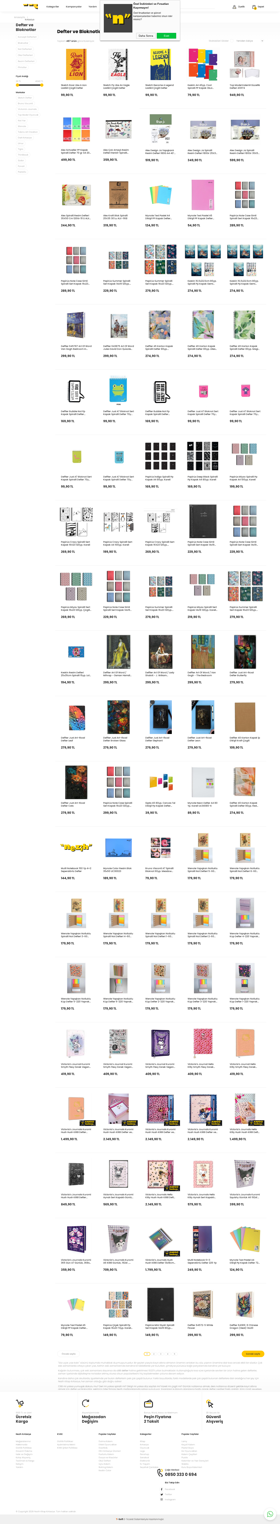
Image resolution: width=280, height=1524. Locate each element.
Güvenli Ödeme (24, 1451)
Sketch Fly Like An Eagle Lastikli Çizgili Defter (116, 86)
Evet (166, 35)
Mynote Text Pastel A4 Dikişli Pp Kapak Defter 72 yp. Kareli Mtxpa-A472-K (244, 1261)
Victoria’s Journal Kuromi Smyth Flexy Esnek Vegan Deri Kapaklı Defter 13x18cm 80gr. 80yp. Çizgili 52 (76, 1065)
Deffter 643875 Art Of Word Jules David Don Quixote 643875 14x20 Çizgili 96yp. (118, 347)
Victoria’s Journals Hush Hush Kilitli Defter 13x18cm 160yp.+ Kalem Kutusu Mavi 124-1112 (159, 1261)
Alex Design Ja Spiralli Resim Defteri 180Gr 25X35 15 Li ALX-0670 (202, 152)
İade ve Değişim (24, 1454)
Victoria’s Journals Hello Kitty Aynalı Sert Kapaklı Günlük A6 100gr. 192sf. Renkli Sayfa (201, 1196)
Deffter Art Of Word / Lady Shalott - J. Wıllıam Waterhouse (159, 674)
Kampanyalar (74, 7)
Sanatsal (144, 1457)
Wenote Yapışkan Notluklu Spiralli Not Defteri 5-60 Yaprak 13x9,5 (203, 870)
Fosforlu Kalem (106, 1454)
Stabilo (185, 1463)
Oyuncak (144, 1447)
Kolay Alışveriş (23, 1457)
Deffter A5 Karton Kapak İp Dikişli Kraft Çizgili (245, 739)
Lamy (184, 1441)
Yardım (93, 7)
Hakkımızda (21, 1444)
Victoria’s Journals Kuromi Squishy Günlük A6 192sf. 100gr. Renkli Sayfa (245, 1196)
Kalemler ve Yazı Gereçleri (195, 1460)
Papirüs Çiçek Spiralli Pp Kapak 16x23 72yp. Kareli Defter (117, 1326)
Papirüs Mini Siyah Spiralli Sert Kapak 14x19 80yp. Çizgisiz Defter (159, 1326)
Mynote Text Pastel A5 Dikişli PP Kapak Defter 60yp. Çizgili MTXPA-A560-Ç (73, 1326)
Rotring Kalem (106, 1467)
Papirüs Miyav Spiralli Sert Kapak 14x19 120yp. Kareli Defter (202, 608)
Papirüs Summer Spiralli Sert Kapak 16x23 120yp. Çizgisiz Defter (158, 608)
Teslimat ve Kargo (25, 1460)
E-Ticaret (129, 1519)
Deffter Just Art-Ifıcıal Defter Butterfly (242, 674)
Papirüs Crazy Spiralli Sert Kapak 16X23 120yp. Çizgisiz (159, 543)
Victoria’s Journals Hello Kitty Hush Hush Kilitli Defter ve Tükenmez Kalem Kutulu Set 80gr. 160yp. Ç (160, 1196)
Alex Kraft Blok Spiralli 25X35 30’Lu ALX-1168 (115, 217)
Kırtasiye (144, 1444)
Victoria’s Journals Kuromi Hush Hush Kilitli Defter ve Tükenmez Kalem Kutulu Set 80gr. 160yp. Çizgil (160, 1131)
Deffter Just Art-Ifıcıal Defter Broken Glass (115, 739)
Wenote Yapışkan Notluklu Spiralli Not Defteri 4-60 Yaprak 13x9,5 (118, 935)
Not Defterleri (25, 49)
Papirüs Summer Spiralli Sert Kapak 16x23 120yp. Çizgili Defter (243, 608)
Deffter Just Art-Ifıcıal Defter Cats (73, 804)
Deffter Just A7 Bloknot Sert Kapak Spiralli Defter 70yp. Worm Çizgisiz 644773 (76, 478)
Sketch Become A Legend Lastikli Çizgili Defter (159, 86)
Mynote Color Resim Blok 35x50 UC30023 (117, 870)
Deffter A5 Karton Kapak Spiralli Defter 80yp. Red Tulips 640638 (243, 804)
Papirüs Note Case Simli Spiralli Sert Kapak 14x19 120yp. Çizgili (116, 608)
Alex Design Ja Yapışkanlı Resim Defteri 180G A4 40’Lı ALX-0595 (160, 152)
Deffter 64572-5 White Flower (200, 1326)
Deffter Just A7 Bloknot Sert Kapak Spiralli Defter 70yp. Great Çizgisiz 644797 (203, 413)
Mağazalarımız (23, 1441)
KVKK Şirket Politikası (67, 1447)
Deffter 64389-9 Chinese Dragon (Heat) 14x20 (244, 1326)
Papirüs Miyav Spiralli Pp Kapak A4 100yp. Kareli (243, 478)
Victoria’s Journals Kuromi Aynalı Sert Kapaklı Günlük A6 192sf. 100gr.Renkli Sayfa (118, 1196)
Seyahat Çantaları (149, 1467)
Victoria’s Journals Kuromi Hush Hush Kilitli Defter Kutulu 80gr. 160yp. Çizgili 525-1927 (76, 1131)
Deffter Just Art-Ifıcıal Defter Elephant (157, 739)
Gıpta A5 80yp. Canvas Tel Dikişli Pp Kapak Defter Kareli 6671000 (160, 804)
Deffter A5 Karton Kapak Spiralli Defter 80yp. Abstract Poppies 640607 (159, 347)
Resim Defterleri (26, 61)
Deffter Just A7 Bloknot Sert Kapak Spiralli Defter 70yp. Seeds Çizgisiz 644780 (118, 478)
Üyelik (241, 6)
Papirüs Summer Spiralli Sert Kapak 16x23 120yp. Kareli (158, 282)
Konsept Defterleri (27, 36)
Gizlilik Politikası (24, 1447)
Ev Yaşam (145, 1463)
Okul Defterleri (25, 55)
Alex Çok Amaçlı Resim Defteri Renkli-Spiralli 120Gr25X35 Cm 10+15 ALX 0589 (118, 151)
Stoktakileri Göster (219, 40)
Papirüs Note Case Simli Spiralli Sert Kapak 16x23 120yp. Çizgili (74, 282)
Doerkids (103, 1447)
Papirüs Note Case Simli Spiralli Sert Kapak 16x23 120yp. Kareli (243, 217)
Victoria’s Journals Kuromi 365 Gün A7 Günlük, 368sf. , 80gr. (76, 1261)
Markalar (20, 92)
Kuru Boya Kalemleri (192, 1467)
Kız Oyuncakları (189, 1451)
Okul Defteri (105, 1460)
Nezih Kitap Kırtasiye (27, 6)
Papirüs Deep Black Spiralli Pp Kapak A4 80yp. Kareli (203, 478)
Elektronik (145, 1460)
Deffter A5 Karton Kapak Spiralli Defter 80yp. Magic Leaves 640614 (244, 347)
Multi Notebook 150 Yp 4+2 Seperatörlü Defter (76, 870)
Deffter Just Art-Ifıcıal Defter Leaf (73, 739)
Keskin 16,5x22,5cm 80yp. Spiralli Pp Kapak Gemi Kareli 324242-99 (244, 282)
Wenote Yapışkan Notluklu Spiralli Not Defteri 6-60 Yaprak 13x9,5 (245, 870)
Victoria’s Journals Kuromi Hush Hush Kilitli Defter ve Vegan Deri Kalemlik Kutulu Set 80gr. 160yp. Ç (118, 1131)
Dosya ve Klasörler (108, 1457)
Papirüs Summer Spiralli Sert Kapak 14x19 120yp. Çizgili (116, 282)
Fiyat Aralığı (22, 76)
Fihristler (22, 67)
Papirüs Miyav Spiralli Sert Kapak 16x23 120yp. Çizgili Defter (75, 608)
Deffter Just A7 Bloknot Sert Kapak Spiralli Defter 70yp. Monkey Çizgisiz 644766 (245, 413)
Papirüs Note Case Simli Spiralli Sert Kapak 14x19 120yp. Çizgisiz (243, 543)
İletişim (19, 1463)
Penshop (144, 1454)
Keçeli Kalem (188, 1444)
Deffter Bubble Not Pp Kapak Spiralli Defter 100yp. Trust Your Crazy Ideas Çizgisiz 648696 (158, 413)
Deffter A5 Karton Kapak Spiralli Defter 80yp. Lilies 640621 (201, 347)
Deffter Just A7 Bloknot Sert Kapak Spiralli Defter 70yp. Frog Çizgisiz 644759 (118, 413)
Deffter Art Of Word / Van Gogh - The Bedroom (202, 674)
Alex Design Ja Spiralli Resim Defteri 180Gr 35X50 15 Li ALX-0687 (245, 152)
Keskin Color (105, 1470)
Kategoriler (52, 7)
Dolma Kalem (106, 1441)
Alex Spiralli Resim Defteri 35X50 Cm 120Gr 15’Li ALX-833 (76, 217)
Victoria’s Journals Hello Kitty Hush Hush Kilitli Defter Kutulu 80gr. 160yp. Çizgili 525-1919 (245, 1131)
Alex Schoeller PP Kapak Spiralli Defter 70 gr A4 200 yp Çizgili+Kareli (76, 151)
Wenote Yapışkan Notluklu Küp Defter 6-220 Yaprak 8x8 (118, 1000)
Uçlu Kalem (104, 1463)
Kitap (142, 1441)
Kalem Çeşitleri (189, 1454)
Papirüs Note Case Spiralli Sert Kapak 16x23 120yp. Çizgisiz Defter (117, 804)
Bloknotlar (23, 42)
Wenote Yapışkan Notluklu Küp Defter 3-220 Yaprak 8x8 (203, 1000)
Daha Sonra (146, 35)
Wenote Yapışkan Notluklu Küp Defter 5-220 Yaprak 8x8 (76, 1000)
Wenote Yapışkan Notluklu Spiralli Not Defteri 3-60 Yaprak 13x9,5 (76, 935)
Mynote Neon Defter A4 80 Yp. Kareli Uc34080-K (203, 804)
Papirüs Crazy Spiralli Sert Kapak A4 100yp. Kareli (117, 543)
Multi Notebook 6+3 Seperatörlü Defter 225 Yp (202, 1261)
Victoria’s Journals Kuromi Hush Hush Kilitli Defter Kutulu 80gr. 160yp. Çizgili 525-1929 (76, 1196)
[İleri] (253, 1354)
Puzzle (185, 1457)
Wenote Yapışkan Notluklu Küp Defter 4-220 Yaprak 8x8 (245, 935)
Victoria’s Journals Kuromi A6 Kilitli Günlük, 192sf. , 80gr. (118, 1261)
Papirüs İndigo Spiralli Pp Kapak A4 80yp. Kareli (159, 478)
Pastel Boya (188, 1447)
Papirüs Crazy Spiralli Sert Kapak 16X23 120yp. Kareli (75, 543)
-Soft (120, 1519)
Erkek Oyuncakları (108, 1444)
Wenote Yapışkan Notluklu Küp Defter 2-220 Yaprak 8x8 (160, 1000)
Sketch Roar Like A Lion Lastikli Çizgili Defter (74, 86)
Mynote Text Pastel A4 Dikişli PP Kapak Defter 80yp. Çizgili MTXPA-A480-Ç (157, 217)
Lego (142, 1451)
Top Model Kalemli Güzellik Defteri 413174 (245, 86)
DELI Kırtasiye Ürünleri (110, 1451)
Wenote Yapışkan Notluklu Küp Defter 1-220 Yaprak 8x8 (245, 1000)
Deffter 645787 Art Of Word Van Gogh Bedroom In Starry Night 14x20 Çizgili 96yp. (76, 347)
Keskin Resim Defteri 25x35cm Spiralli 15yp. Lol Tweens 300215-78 (75, 674)
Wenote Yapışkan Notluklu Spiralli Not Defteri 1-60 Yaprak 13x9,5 (160, 935)
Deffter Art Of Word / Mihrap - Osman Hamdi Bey (116, 674)
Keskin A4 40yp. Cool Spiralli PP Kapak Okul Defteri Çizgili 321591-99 (201, 86)
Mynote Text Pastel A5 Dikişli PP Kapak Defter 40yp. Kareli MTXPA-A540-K (203, 217)
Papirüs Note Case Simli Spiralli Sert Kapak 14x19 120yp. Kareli (201, 543)
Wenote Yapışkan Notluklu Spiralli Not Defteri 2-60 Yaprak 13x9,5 (203, 935)
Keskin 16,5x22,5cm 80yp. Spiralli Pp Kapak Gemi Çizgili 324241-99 (202, 282)
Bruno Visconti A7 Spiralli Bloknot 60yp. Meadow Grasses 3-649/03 (159, 870)
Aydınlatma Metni (66, 1444)
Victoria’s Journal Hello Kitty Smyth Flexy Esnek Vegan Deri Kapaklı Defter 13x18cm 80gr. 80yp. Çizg (202, 1065)
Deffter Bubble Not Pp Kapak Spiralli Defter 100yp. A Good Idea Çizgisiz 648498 (76, 413)
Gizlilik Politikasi (65, 1441)
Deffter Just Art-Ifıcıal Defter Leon (200, 739)
